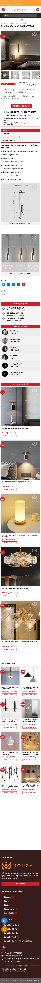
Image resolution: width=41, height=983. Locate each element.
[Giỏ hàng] (37, 9)
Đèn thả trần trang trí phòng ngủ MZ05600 (15, 481)
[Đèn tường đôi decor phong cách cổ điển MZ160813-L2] (20, 620)
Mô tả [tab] (5, 130)
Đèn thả (12, 23)
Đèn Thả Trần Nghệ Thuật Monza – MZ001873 (10, 720)
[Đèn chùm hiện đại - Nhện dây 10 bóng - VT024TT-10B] (30, 741)
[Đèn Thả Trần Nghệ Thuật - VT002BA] (10, 741)
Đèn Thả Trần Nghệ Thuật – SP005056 (10, 688)
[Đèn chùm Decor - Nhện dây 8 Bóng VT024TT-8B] (10, 774)
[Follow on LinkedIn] (21, 970)
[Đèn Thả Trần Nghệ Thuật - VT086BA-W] (30, 676)
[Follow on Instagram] (7, 970)
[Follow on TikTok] (10, 970)
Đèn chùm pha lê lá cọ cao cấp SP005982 (15, 588)
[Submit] (35, 15)
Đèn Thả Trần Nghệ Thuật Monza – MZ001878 (30, 786)
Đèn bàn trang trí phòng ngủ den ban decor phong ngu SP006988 (19, 536)
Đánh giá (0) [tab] (7, 133)
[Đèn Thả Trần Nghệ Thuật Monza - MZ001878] (30, 774)
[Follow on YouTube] (24, 970)
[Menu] (3, 9)
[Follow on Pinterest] (17, 970)
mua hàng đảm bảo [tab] (10, 140)
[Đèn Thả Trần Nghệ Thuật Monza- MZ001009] (30, 708)
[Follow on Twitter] (14, 970)
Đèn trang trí (4, 23)
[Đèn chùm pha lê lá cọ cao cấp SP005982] (20, 566)
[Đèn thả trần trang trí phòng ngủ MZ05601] (20, 406)
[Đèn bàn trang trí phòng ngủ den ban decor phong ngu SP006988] (20, 513)
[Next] (37, 50)
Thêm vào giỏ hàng (21, 106)
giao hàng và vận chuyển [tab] (12, 137)
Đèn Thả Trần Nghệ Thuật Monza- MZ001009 (30, 720)
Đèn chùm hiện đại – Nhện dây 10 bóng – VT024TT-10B (30, 753)
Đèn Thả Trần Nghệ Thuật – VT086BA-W (30, 688)
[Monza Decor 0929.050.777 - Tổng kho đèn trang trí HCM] (20, 9)
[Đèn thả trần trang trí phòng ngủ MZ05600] (20, 460)
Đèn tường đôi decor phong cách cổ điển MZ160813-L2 (19, 641)
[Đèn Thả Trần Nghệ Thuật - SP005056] (10, 676)
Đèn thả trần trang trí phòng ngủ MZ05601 (15, 428)
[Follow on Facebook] (3, 970)
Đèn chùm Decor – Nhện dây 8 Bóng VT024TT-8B (10, 786)
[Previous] (4, 50)
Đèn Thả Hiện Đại (21, 23)
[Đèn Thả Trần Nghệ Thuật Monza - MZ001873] (10, 708)
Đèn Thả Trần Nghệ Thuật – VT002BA (10, 753)
